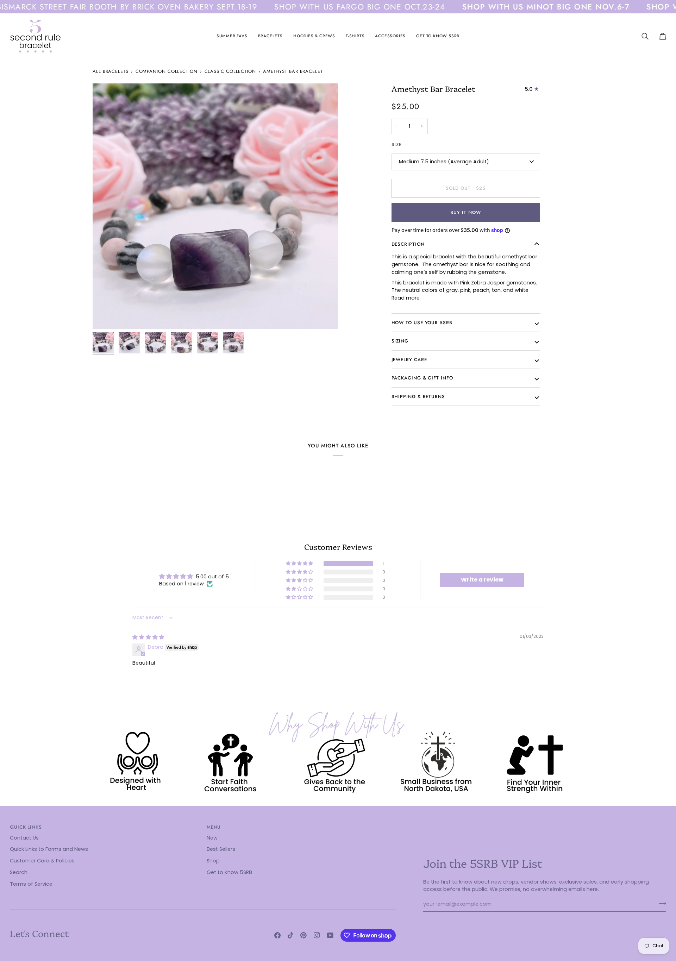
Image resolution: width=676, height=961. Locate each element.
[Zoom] (215, 206)
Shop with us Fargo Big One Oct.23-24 (359, 6)
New (212, 837)
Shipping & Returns (418, 396)
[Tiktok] (290, 935)
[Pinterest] (303, 935)
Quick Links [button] (26, 827)
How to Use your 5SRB (422, 322)
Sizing (400, 341)
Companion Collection (167, 71)
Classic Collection (230, 71)
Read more (406, 297)
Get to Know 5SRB (229, 872)
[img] (148, 637)
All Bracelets (111, 71)
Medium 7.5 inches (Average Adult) (444, 161)
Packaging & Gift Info (422, 378)
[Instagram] (317, 935)
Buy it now (465, 212)
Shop (213, 860)
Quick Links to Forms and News (49, 849)
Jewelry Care (409, 359)
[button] (232, 36)
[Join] (660, 903)
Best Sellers (221, 849)
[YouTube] (330, 935)
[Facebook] (277, 935)
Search (18, 872)
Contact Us (24, 837)
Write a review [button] (482, 580)
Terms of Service (31, 883)
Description (408, 244)
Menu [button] (214, 827)
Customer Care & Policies (42, 860)
